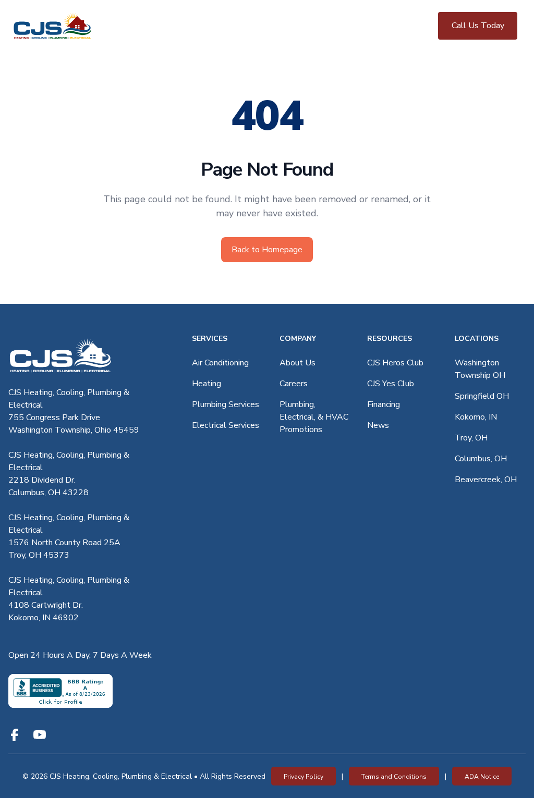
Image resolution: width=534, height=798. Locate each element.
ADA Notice (482, 776)
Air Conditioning (220, 363)
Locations (477, 338)
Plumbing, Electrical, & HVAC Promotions (314, 417)
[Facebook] (14, 735)
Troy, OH (471, 438)
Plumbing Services (225, 404)
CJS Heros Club (395, 363)
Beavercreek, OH (486, 479)
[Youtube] (39, 735)
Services (209, 338)
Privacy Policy (303, 776)
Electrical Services (225, 425)
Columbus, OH (481, 458)
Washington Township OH (480, 369)
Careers (294, 383)
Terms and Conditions (394, 776)
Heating (206, 383)
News (378, 425)
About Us (297, 363)
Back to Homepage (267, 249)
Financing (383, 404)
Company (298, 338)
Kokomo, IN (476, 417)
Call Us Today (478, 25)
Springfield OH (482, 396)
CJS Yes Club (390, 383)
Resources (389, 338)
